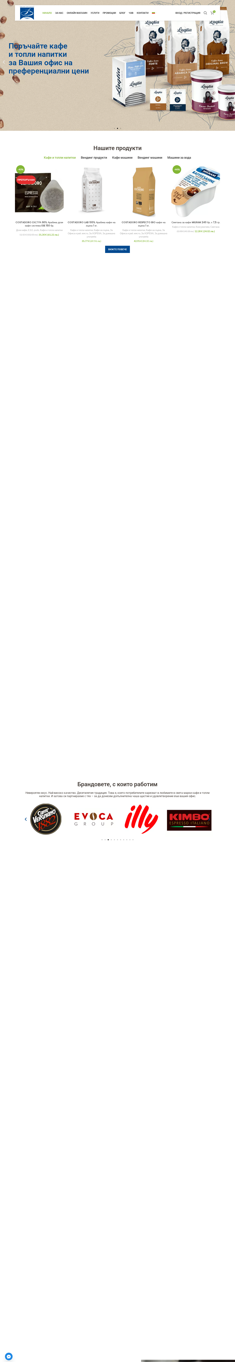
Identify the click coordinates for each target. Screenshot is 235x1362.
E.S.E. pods (33, 230)
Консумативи (202, 226)
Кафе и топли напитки (51, 230)
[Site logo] (27, 12)
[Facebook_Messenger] (9, 1356)
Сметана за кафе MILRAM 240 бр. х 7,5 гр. (196, 222)
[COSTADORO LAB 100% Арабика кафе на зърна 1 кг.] (91, 191)
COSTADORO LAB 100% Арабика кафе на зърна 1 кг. (91, 224)
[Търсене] (205, 12)
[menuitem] (154, 13)
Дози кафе (21, 230)
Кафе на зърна (101, 230)
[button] (4, 62)
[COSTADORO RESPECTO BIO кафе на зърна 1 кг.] (143, 191)
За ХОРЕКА (95, 233)
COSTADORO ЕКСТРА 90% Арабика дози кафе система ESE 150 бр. (39, 224)
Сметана (214, 226)
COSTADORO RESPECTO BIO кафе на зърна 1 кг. (143, 224)
